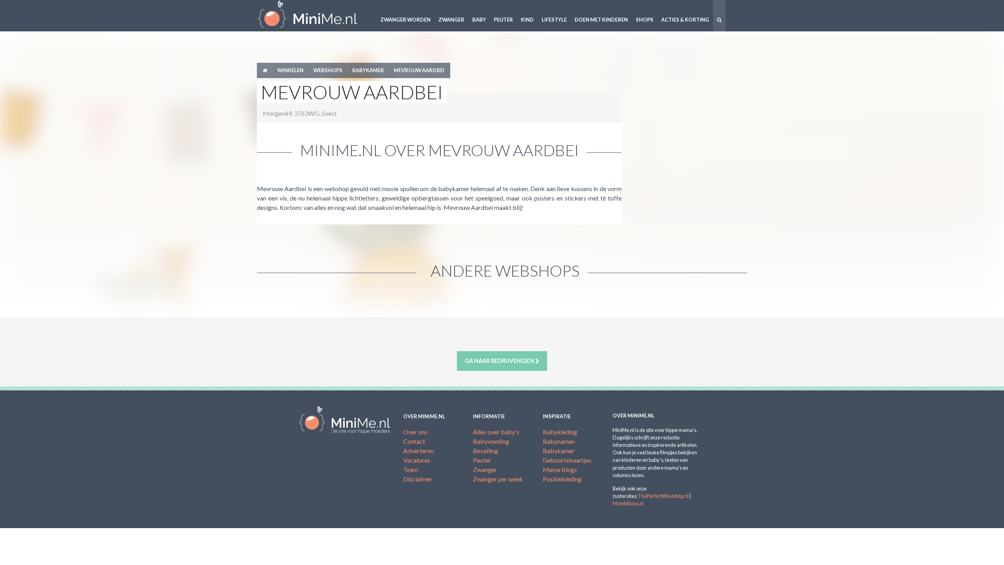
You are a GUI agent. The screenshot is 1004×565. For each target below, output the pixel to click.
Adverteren (418, 450)
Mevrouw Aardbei (419, 70)
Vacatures (416, 460)
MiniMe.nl (314, 15)
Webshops (327, 70)
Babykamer (368, 70)
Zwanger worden (405, 19)
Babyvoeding (491, 441)
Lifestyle (554, 19)
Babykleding (560, 432)
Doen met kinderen (601, 19)
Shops (644, 19)
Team (410, 469)
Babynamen (559, 441)
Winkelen (290, 70)
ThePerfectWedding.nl (663, 496)
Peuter (503, 19)
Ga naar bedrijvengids (500, 360)
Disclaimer (417, 479)
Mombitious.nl (628, 503)
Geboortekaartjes (567, 460)
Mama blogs (560, 469)
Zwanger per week (498, 479)
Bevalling (485, 450)
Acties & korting (685, 19)
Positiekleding (562, 479)
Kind (527, 19)
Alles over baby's (496, 432)
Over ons (415, 432)
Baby (479, 19)
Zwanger (451, 19)
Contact (414, 441)
